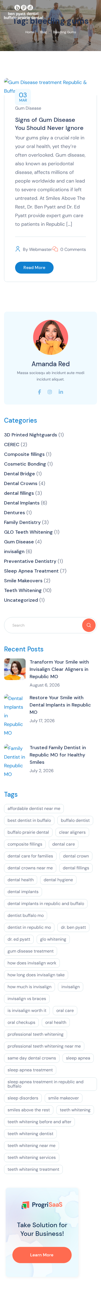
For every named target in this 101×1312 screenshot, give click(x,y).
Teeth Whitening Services (32, 1157)
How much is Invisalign (29, 987)
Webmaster (40, 249)
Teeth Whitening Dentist (30, 1133)
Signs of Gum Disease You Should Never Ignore (49, 124)
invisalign (14, 551)
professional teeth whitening (36, 1034)
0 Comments (73, 249)
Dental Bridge (19, 473)
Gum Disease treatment (31, 951)
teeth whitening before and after (39, 1122)
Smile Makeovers (23, 580)
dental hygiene (58, 880)
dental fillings (19, 493)
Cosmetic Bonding (25, 464)
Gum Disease (28, 108)
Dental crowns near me (30, 868)
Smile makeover (63, 1098)
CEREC (11, 444)
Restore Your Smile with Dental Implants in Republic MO (60, 704)
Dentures (14, 512)
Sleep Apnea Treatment (31, 571)
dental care (63, 844)
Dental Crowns (20, 483)
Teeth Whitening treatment (33, 1169)
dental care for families (30, 856)
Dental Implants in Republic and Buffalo (46, 903)
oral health (55, 1022)
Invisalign (70, 987)
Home (29, 32)
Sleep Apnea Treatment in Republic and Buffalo (45, 1084)
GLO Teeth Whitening (28, 532)
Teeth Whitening (23, 590)
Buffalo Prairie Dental (28, 832)
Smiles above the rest (29, 1110)
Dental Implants (22, 503)
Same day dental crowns (32, 1058)
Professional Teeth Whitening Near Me (44, 1046)
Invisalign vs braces (27, 998)
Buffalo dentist (75, 820)
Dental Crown (76, 856)
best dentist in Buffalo (29, 820)
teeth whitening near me (31, 1145)
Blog (43, 32)
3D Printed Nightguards (30, 435)
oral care (65, 1010)
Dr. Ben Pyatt (73, 927)
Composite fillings (24, 454)
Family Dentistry (22, 522)
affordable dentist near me (34, 808)
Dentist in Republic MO (29, 927)
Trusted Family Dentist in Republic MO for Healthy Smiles (58, 754)
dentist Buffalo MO (26, 915)
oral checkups (21, 1022)
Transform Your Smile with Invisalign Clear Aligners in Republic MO (59, 669)
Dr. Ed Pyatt (19, 939)
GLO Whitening (53, 939)
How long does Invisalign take (36, 975)
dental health (21, 880)
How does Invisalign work (32, 963)
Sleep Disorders (23, 1098)
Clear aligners (72, 832)
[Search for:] (50, 625)
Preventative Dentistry (30, 561)
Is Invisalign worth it (27, 1010)
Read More (34, 267)
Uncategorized (21, 600)
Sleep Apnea (78, 1058)
